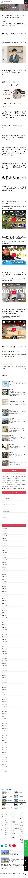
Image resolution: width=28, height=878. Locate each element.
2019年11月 (4, 704)
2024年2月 (4, 588)
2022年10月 (4, 624)
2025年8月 (4, 555)
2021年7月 (4, 656)
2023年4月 (4, 612)
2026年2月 (4, 540)
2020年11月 (4, 675)
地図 (21, 829)
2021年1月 (4, 670)
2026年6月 (4, 531)
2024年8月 (4, 574)
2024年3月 (4, 586)
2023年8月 (4, 603)
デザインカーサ (6, 824)
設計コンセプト (6, 815)
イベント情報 (13, 814)
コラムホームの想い (2, 816)
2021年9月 (4, 651)
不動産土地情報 (13, 838)
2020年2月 (4, 697)
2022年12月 (4, 620)
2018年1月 (4, 752)
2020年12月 (4, 672)
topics (5, 506)
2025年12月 (4, 545)
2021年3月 (4, 665)
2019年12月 (4, 701)
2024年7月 (4, 576)
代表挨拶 (21, 814)
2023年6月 (4, 608)
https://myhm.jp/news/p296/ (11, 85)
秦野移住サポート (6, 834)
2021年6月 (4, 658)
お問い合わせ (13, 818)
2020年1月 (4, 699)
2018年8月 (4, 737)
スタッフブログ (7, 509)
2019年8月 (4, 711)
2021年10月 (4, 648)
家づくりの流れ (2, 824)
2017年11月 (4, 757)
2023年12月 (4, 593)
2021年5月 (4, 660)
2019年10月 (4, 706)
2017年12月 (4, 754)
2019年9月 (4, 709)
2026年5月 (4, 533)
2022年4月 (4, 636)
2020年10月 (4, 677)
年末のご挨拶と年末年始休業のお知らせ (15, 488)
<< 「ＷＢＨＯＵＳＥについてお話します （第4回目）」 (7, 366)
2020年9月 (4, 680)
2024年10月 (4, 571)
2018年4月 (4, 745)
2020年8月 (4, 682)
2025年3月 (4, 562)
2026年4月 (4, 535)
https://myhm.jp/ (8, 106)
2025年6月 (4, 557)
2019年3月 (4, 723)
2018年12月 (4, 728)
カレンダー (4, 517)
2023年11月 (4, 596)
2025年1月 (4, 567)
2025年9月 (4, 552)
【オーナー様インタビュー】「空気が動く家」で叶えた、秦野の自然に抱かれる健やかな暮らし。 (17, 430)
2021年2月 (4, 668)
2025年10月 (4, 550)
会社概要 (21, 818)
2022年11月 (4, 622)
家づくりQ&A (13, 834)
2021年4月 (4, 663)
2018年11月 (4, 730)
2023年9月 (4, 600)
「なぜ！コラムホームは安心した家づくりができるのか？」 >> (20, 366)
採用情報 (21, 826)
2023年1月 (4, 617)
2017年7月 (4, 766)
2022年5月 (4, 634)
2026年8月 (4, 528)
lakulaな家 (6, 819)
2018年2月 (4, 749)
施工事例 (2, 830)
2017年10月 (4, 759)
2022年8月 (4, 629)
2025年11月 (4, 547)
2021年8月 (4, 653)
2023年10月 (4, 598)
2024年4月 (4, 583)
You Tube (6, 513)
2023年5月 (4, 610)
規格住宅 (6, 829)
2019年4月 (4, 721)
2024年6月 (4, 579)
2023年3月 (4, 615)
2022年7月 (4, 632)
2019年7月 (4, 713)
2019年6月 (4, 716)
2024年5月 (4, 581)
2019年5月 (4, 718)
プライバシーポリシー (21, 834)
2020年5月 (4, 689)
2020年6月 (4, 687)
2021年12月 (4, 644)
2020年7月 (4, 684)
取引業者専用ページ (21, 841)
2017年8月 (4, 764)
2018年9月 (4, 735)
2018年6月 (4, 742)
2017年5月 (4, 771)
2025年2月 (4, 564)
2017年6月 (4, 769)
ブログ (3, 502)
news (3, 495)
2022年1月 (4, 641)
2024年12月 (4, 569)
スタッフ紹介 (21, 822)
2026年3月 (4, 538)
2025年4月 (4, 559)
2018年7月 (4, 740)
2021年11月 (4, 646)
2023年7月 (4, 605)
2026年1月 (4, 543)
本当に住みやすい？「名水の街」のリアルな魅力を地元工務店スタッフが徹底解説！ (17, 421)
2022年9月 (4, 627)
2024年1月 (4, 591)
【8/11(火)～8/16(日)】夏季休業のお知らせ (16, 473)
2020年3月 (4, 694)
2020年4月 (4, 692)
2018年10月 (4, 733)
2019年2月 (4, 725)
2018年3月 (4, 747)
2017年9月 (4, 761)
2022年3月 (4, 639)
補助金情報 (6, 498)
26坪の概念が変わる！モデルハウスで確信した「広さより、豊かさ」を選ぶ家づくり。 (17, 439)
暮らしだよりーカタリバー (9, 504)
